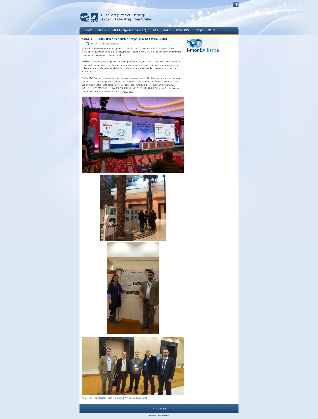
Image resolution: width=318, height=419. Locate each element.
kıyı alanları (118, 398)
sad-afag (143, 398)
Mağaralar (115, 44)
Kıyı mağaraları (131, 398)
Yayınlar (167, 30)
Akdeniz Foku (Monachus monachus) (130, 30)
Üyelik (155, 30)
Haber (107, 44)
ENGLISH (211, 30)
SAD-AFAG (162, 408)
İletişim (199, 30)
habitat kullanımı (105, 398)
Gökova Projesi (183, 30)
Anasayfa (88, 30)
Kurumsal (103, 30)
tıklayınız (128, 91)
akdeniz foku (91, 398)
